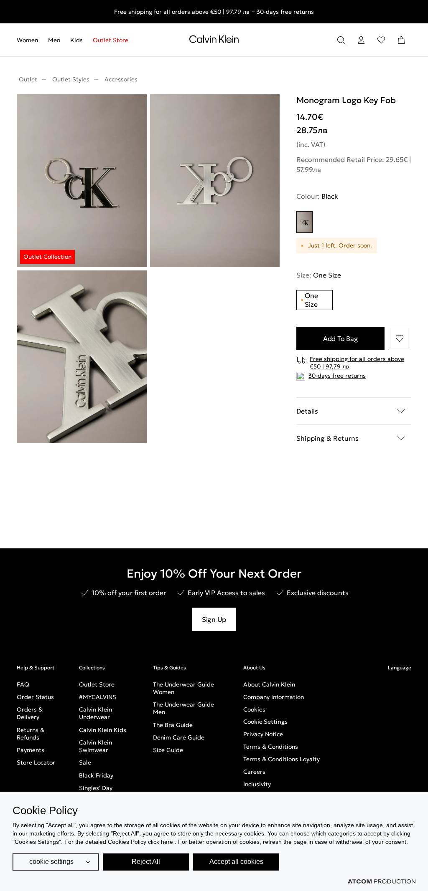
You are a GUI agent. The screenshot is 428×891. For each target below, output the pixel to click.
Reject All (146, 861)
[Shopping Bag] (401, 40)
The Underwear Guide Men (183, 708)
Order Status (35, 697)
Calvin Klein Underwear (95, 713)
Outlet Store (110, 40)
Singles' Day (95, 788)
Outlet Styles (70, 79)
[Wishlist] (381, 40)
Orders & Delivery (30, 713)
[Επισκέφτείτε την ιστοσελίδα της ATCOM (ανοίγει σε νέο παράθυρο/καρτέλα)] (381, 881)
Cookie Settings (265, 721)
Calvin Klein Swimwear (95, 746)
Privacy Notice (263, 734)
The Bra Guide (173, 725)
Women (27, 40)
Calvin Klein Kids (102, 730)
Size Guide (168, 750)
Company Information (273, 697)
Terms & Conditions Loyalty (281, 759)
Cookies (254, 709)
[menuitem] (30, 40)
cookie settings (51, 861)
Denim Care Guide (178, 737)
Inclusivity (257, 784)
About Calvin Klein (269, 684)
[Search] (341, 40)
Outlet (28, 79)
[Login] (361, 40)
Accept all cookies (236, 861)
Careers (254, 771)
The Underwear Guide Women (183, 688)
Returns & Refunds (30, 733)
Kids (76, 40)
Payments (30, 750)
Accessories (121, 79)
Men (54, 40)
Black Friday (96, 775)
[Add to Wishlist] (399, 338)
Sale (85, 762)
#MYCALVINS (97, 697)
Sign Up (214, 619)
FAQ (23, 684)
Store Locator (36, 762)
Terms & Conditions (270, 746)
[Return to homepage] (214, 41)
